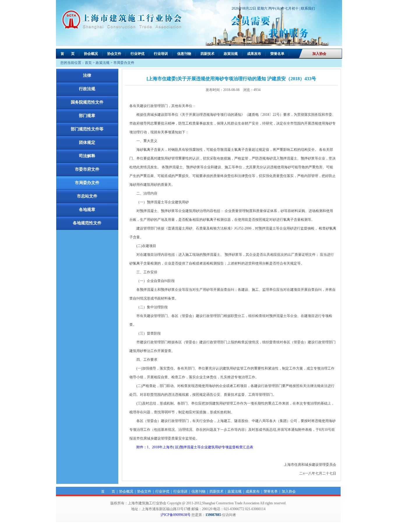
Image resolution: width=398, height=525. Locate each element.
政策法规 (231, 54)
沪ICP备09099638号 (176, 515)
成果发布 (254, 54)
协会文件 (114, 54)
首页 (88, 63)
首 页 (68, 54)
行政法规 (87, 89)
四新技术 (207, 54)
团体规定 (87, 142)
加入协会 (319, 54)
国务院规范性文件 (87, 102)
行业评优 (138, 54)
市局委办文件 (123, 63)
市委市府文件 (87, 169)
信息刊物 (184, 54)
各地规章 (87, 209)
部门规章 (87, 115)
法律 (87, 75)
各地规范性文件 (87, 223)
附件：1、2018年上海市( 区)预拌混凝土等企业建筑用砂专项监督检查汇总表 (191, 447)
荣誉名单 (277, 54)
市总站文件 (87, 196)
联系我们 (308, 8)
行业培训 (161, 54)
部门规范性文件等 (87, 129)
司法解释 (87, 156)
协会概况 (91, 54)
